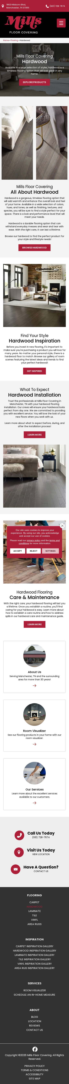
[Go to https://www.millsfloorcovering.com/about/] (34, 655)
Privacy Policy (34, 1066)
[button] (34, 82)
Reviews (34, 1025)
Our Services (35, 789)
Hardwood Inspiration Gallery (34, 950)
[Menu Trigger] (61, 23)
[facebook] (35, 1049)
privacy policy (33, 540)
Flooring (14, 40)
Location (34, 1021)
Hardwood (34, 907)
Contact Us (34, 1030)
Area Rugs (34, 924)
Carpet (34, 902)
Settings (50, 551)
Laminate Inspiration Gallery (34, 955)
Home (6, 40)
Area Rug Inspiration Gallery (34, 968)
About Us (34, 672)
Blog (34, 1017)
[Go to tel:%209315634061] (35, 835)
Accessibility (34, 1074)
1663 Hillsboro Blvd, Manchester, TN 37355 (17, 6)
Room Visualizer (34, 731)
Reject (33, 551)
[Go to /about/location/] (34, 852)
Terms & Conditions (34, 1070)
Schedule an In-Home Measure (34, 995)
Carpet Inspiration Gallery (34, 946)
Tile (34, 915)
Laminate (34, 911)
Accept (17, 551)
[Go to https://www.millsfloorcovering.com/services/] (34, 773)
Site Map (34, 1078)
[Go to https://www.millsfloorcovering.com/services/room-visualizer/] (34, 714)
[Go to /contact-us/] (34, 869)
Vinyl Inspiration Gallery (34, 964)
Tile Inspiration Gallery (34, 959)
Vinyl (34, 920)
